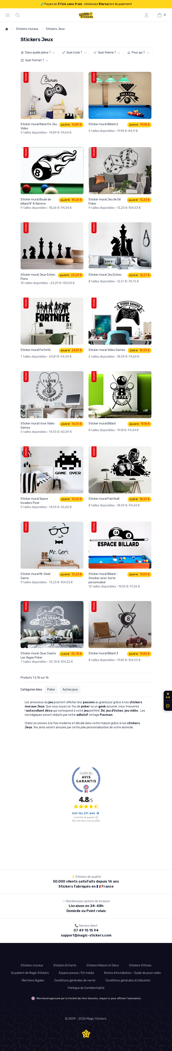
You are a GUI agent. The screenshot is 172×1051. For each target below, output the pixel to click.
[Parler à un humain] (167, 706)
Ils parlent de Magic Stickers (30, 973)
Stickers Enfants (64, 965)
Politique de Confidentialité (86, 988)
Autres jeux (70, 689)
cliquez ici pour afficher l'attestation (120, 998)
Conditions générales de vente (74, 980)
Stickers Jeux (55, 29)
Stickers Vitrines (140, 965)
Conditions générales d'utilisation (128, 980)
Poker (51, 689)
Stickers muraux (27, 29)
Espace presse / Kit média (76, 973)
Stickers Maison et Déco (102, 965)
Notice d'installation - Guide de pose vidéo (132, 973)
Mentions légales (33, 980)
